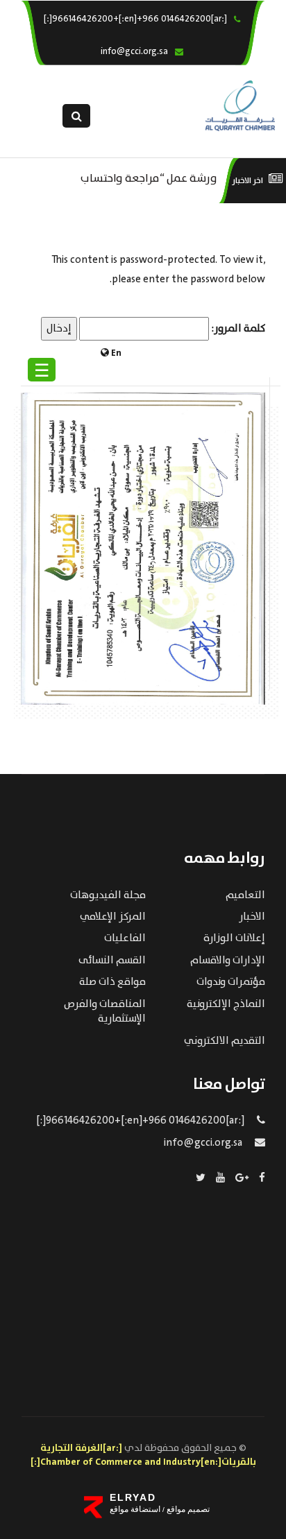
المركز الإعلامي (113, 917)
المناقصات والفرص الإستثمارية (105, 1011)
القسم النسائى (112, 960)
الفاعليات (125, 938)
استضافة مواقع (135, 1509)
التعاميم (245, 895)
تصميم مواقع (187, 1509)
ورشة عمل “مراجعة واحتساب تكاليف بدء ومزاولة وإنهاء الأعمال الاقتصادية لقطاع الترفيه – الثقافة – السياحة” (136, 177)
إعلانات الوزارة (234, 938)
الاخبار (252, 917)
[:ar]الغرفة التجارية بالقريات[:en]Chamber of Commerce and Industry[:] (143, 1455)
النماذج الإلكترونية (226, 1004)
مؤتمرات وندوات (230, 982)
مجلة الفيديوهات (108, 895)
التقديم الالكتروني (224, 1041)
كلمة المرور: (237, 328)
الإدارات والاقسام (227, 960)
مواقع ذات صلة (112, 982)
